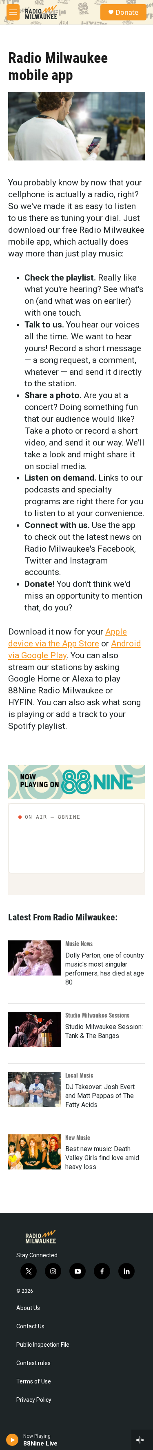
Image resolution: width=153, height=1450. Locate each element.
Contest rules (33, 1363)
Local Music (79, 1075)
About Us (28, 1308)
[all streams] (142, 1440)
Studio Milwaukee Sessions (97, 1015)
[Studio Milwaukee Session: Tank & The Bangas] (34, 1029)
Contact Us (30, 1326)
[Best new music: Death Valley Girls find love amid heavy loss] (34, 1151)
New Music (77, 1137)
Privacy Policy (33, 1400)
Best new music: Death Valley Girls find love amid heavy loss (102, 1158)
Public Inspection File (42, 1345)
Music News (79, 943)
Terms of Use (33, 1382)
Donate (126, 12)
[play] (12, 1440)
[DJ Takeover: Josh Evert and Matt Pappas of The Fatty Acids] (34, 1089)
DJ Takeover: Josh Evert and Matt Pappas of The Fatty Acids (100, 1096)
